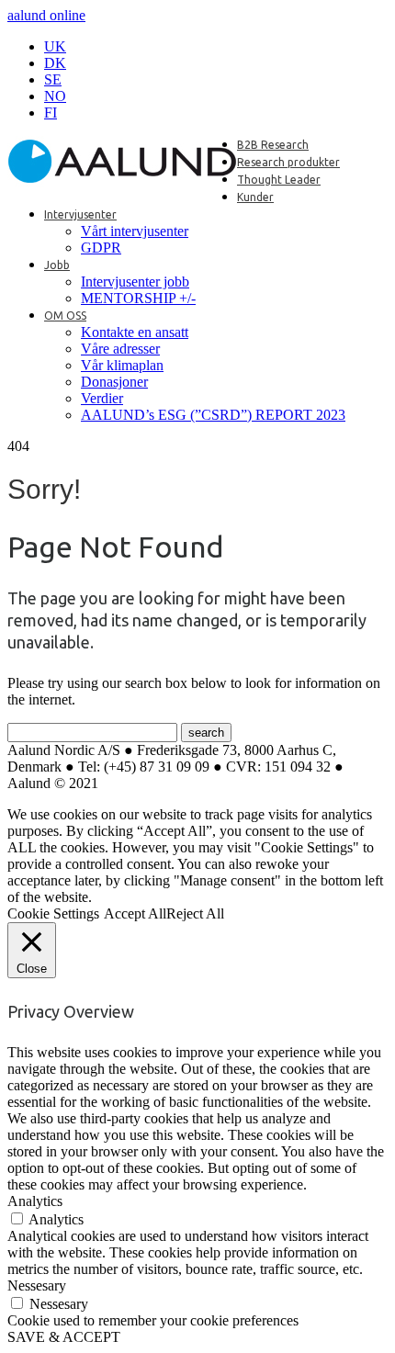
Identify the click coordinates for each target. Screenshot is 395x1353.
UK (55, 46)
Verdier (102, 398)
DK (55, 63)
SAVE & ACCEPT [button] (63, 1337)
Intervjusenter (80, 214)
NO (55, 96)
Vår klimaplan (122, 365)
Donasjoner (114, 381)
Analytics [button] (34, 1201)
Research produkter (288, 162)
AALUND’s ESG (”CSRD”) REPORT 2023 (213, 415)
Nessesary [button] (36, 1285)
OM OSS (65, 315)
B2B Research (273, 145)
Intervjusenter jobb (135, 281)
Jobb (57, 265)
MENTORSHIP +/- (138, 298)
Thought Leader (279, 180)
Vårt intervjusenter (134, 231)
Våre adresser (120, 348)
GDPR (101, 247)
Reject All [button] (195, 913)
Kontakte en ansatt (134, 332)
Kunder (255, 197)
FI (50, 112)
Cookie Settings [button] (53, 913)
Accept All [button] (135, 913)
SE (53, 79)
